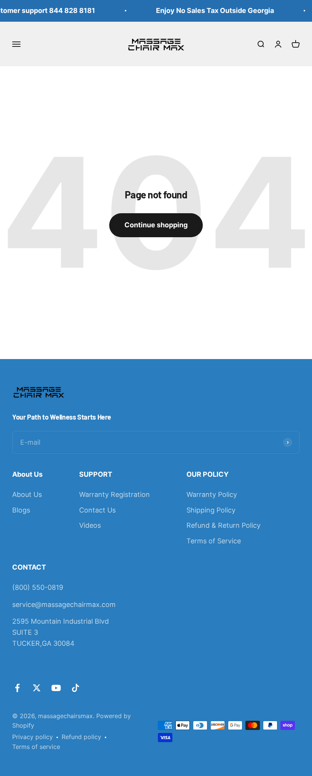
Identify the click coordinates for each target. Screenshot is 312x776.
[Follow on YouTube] (56, 688)
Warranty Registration (114, 494)
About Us (27, 494)
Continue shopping (156, 225)
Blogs (21, 510)
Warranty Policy (211, 494)
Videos (90, 525)
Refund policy (81, 737)
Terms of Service (213, 541)
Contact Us (97, 510)
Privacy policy (32, 737)
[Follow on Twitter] (37, 688)
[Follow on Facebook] (17, 688)
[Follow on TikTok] (75, 688)
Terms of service (36, 746)
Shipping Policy (211, 510)
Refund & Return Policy (223, 525)
